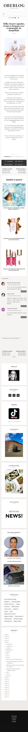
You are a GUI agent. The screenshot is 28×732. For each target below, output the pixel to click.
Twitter (20, 161)
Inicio (14, 356)
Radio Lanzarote (19, 616)
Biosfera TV (7, 601)
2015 (6, 689)
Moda (11, 611)
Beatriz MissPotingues (13, 282)
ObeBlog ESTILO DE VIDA (9, 613)
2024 (6, 638)
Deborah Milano (15, 606)
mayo (7, 657)
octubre (8, 648)
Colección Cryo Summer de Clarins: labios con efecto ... (14, 208)
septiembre (9, 649)
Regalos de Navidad (14, 585)
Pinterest (10, 164)
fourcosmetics (8, 621)
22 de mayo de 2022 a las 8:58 (14, 295)
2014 (6, 691)
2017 (6, 685)
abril (7, 672)
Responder (23, 291)
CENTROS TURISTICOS (9, 604)
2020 (6, 679)
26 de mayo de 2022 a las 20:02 (14, 310)
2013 (6, 693)
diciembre (8, 644)
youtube (14, 721)
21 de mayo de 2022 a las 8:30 (14, 284)
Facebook (10, 161)
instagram (14, 716)
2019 (6, 681)
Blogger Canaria (16, 601)
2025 (6, 636)
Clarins (13, 75)
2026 (6, 634)
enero (7, 676)
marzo (7, 674)
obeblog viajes (17, 621)
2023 (6, 640)
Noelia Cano (10, 293)
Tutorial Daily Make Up (14, 558)
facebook (14, 718)
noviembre (9, 646)
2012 (6, 695)
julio (7, 653)
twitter (14, 719)
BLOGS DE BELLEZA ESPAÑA (10, 599)
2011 (6, 696)
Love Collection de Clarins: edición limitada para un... (14, 269)
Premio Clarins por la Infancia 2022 (14, 659)
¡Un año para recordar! (14, 561)
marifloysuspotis (12, 308)
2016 (6, 687)
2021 (6, 677)
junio (7, 655)
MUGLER (6, 611)
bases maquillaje (15, 156)
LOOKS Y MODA (7, 609)
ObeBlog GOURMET (8, 616)
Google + (20, 164)
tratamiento (13, 120)
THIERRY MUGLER (8, 618)
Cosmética (6, 606)
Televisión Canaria (18, 618)
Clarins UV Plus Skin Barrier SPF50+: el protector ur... (14, 239)
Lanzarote (15, 609)
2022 (6, 642)
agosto (8, 651)
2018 (6, 683)
